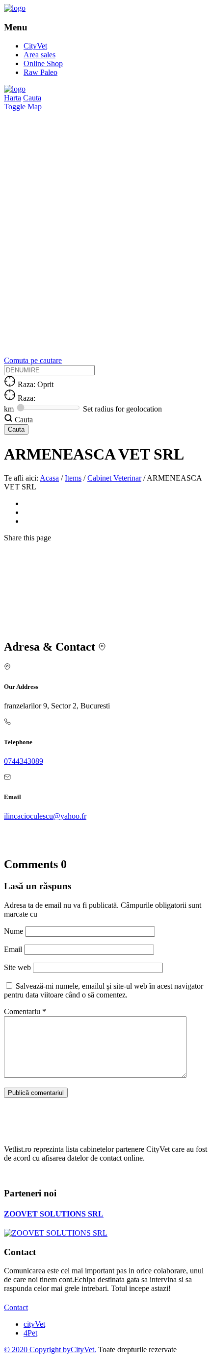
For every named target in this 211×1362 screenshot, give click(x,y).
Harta (12, 98)
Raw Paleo (40, 72)
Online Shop (43, 63)
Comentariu (25, 1011)
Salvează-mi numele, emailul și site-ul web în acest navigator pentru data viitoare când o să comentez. (103, 990)
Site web (17, 967)
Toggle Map (23, 106)
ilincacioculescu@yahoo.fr (45, 816)
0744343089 (23, 761)
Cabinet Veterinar (114, 478)
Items (73, 478)
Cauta (32, 98)
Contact (16, 1307)
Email (14, 949)
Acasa (49, 478)
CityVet (35, 46)
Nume (14, 931)
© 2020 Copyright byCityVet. (50, 1349)
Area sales (39, 54)
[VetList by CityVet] (15, 8)
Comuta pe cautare (33, 360)
